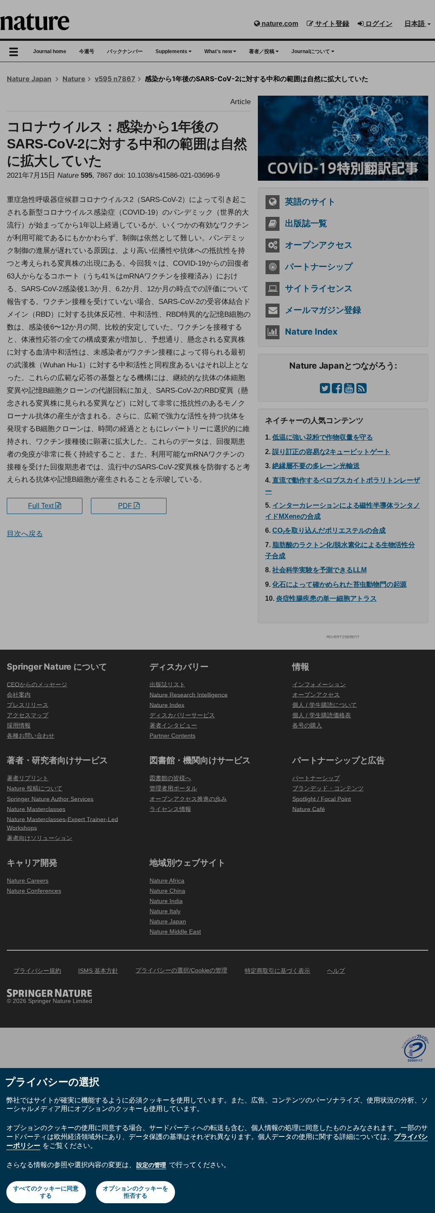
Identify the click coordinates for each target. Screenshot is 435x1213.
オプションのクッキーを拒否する (135, 1192)
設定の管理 (151, 1165)
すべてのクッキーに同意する (46, 1192)
